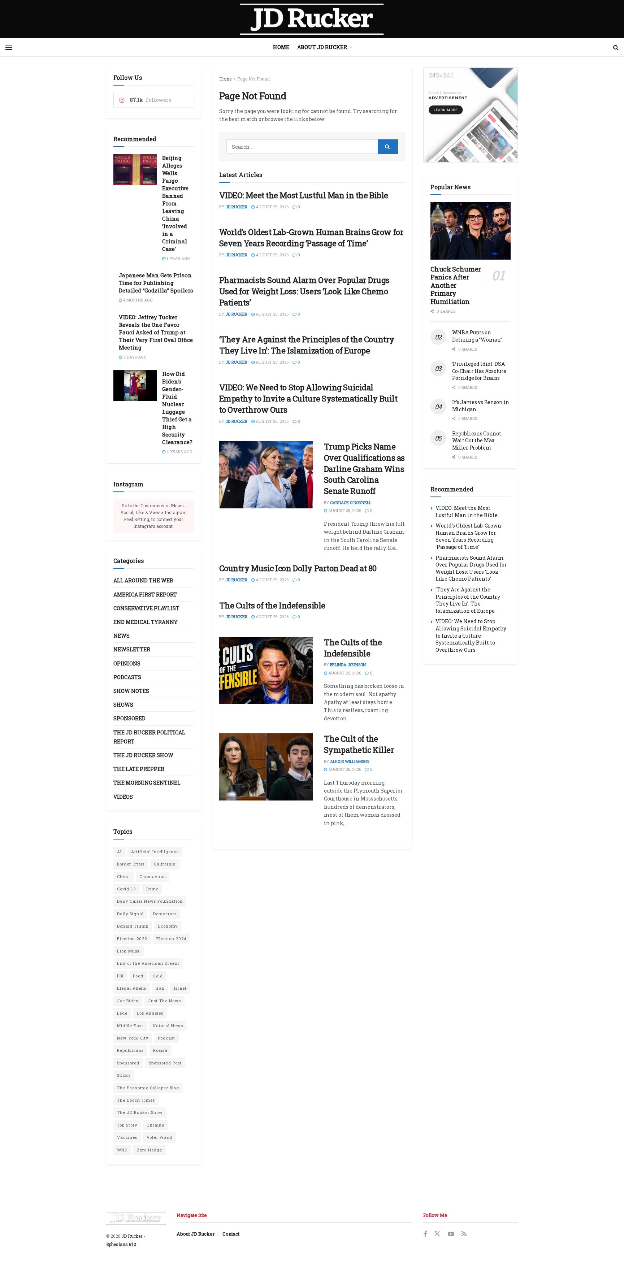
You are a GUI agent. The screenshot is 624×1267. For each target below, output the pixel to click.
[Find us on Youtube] (451, 1234)
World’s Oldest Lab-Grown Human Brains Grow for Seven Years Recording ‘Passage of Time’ (311, 237)
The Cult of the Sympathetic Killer (359, 744)
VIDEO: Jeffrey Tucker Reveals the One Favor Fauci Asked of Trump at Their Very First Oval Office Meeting (156, 332)
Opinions (126, 663)
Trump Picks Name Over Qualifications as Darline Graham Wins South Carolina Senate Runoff (364, 468)
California (165, 864)
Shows (123, 704)
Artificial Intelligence (155, 851)
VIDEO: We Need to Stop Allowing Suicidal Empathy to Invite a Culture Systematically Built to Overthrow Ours (308, 398)
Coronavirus (152, 876)
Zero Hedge (149, 1150)
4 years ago (178, 451)
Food (138, 976)
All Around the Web (143, 580)
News (121, 635)
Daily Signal (130, 913)
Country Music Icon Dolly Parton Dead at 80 (298, 568)
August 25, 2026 (272, 206)
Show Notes (131, 690)
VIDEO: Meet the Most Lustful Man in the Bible (303, 195)
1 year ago (177, 258)
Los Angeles (150, 1013)
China (123, 876)
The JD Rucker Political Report (149, 737)
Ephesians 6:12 (121, 1244)
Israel (180, 988)
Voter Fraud (160, 1137)
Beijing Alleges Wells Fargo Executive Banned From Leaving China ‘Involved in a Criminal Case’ (175, 203)
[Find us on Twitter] (437, 1234)
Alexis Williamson (349, 761)
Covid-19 (126, 888)
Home (281, 47)
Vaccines (127, 1137)
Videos (123, 796)
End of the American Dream (148, 963)
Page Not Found (253, 79)
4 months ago (137, 300)
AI (119, 851)
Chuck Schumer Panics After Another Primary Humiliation (455, 285)
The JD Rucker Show (143, 755)
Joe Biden (128, 1000)
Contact (230, 1234)
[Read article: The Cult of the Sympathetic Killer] (266, 766)
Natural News (168, 1025)
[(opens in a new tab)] (266, 474)
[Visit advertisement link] (470, 115)
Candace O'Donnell (350, 502)
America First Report (145, 594)
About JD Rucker (322, 47)
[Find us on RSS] (464, 1234)
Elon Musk (128, 951)
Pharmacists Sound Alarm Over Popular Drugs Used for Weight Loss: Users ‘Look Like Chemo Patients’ (304, 291)
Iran (160, 988)
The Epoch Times (136, 1100)
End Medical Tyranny (145, 622)
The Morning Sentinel (147, 782)
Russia (160, 1050)
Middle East (130, 1025)
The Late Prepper (138, 768)
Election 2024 (171, 938)
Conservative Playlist (146, 608)
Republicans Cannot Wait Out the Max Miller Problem (476, 440)
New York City (132, 1038)
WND (122, 1150)
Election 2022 (132, 938)
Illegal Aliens (131, 988)
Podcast (166, 1038)
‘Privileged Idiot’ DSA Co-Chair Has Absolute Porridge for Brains (479, 370)
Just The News (164, 1000)
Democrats (165, 913)
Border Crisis (130, 864)
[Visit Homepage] (312, 19)
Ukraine (155, 1125)
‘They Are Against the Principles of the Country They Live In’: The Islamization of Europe (306, 345)
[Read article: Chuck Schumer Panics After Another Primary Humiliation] (470, 231)
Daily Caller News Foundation (150, 901)
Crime (152, 888)
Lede (122, 1013)
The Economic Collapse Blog (148, 1087)
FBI (120, 976)
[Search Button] (616, 47)
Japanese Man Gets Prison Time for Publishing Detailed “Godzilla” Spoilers (156, 283)
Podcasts (127, 677)
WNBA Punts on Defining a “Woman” (477, 336)
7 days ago (134, 357)
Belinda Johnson (348, 664)
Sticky (124, 1075)
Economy (168, 926)
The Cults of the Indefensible (272, 605)
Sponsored (129, 718)
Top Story (127, 1125)
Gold (158, 976)
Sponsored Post (165, 1063)
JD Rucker (236, 206)
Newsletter (131, 649)
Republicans (130, 1050)
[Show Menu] (8, 47)
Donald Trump (132, 926)
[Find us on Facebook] (425, 1234)
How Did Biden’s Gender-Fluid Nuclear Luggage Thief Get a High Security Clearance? (177, 408)
